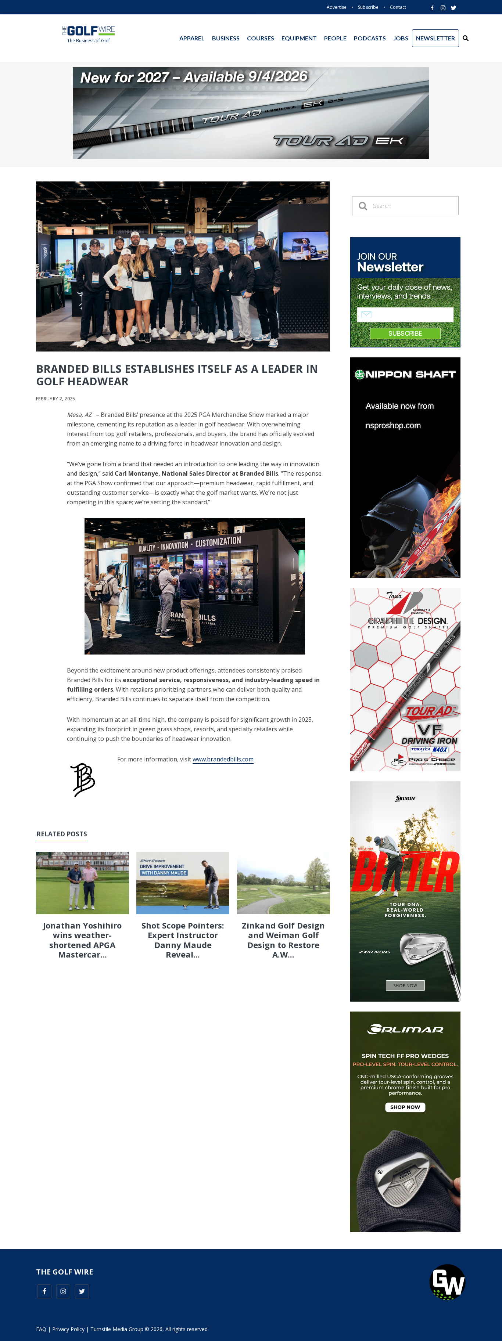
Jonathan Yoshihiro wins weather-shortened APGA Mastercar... (82, 940)
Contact (398, 7)
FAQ (41, 1329)
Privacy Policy (68, 1329)
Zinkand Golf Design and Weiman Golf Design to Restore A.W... (283, 940)
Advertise (337, 7)
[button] (465, 38)
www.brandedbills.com (223, 759)
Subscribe (368, 7)
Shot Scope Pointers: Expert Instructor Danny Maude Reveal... (182, 940)
